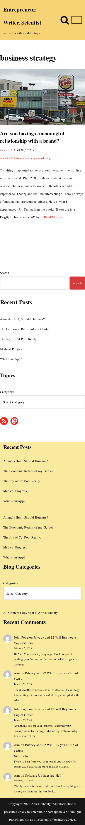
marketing (44, 158)
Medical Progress (12, 349)
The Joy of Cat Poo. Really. (19, 339)
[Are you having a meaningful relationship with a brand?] (42, 97)
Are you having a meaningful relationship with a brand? (32, 136)
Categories (7, 391)
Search (4, 272)
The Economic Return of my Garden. (25, 329)
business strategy (26, 158)
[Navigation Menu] (76, 20)
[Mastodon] (14, 421)
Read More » (53, 217)
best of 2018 (7, 158)
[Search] (64, 20)
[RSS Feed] (4, 421)
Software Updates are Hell (43, 775)
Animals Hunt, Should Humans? (22, 319)
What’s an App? (11, 359)
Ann (6, 150)
